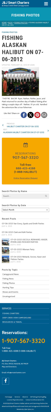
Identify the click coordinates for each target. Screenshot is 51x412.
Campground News (10, 274)
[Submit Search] (46, 196)
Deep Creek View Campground (16, 318)
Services (17, 397)
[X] (30, 115)
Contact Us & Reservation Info (35, 400)
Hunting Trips (8, 287)
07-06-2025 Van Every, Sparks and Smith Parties (23, 223)
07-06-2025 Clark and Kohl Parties (17, 232)
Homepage (8, 397)
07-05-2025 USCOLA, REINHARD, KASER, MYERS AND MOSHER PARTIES (29, 240)
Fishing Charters (10, 313)
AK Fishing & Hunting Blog (38, 397)
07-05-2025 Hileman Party (22, 249)
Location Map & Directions (15, 400)
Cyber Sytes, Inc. (29, 409)
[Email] (44, 115)
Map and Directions (9, 367)
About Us (25, 397)
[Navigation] (46, 3)
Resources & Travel (12, 322)
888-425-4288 (25, 168)
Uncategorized (8, 296)
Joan (32, 65)
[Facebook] (24, 115)
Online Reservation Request (25, 178)
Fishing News (8, 278)
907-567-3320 (25, 157)
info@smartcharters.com (16, 372)
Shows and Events (10, 292)
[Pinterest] (37, 115)
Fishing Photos (9, 32)
